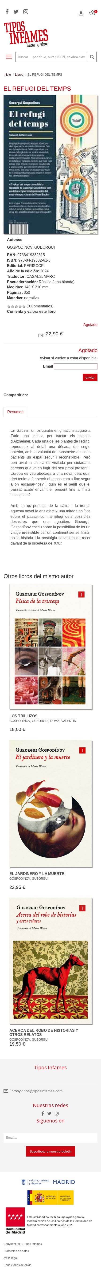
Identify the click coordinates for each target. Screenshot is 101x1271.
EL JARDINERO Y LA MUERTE (36, 874)
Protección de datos (16, 1251)
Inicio (7, 74)
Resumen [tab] (15, 412)
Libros (19, 74)
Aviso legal (11, 1258)
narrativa (31, 298)
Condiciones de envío (17, 1265)
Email (48, 366)
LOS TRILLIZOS (23, 716)
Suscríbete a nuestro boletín (51, 1151)
